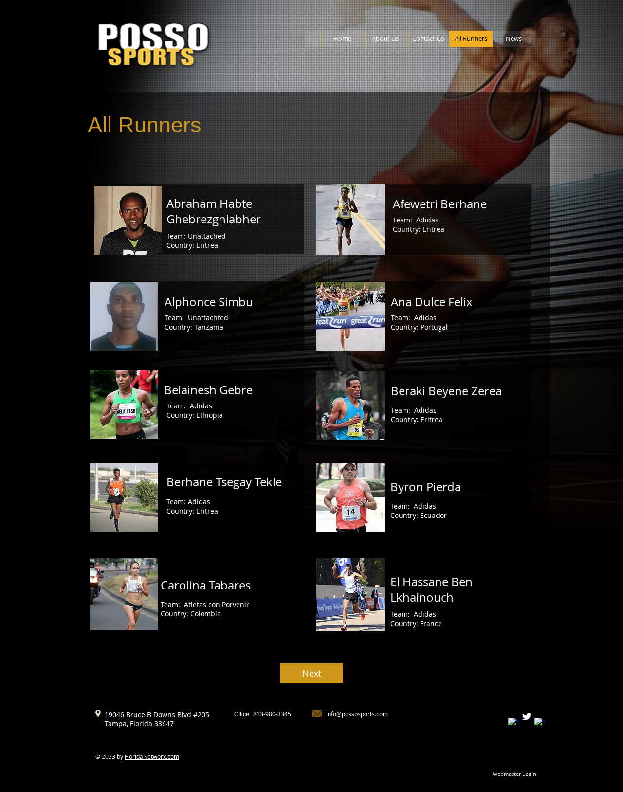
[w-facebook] (513, 723)
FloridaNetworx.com (152, 756)
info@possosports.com (357, 714)
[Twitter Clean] (526, 716)
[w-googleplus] (539, 723)
